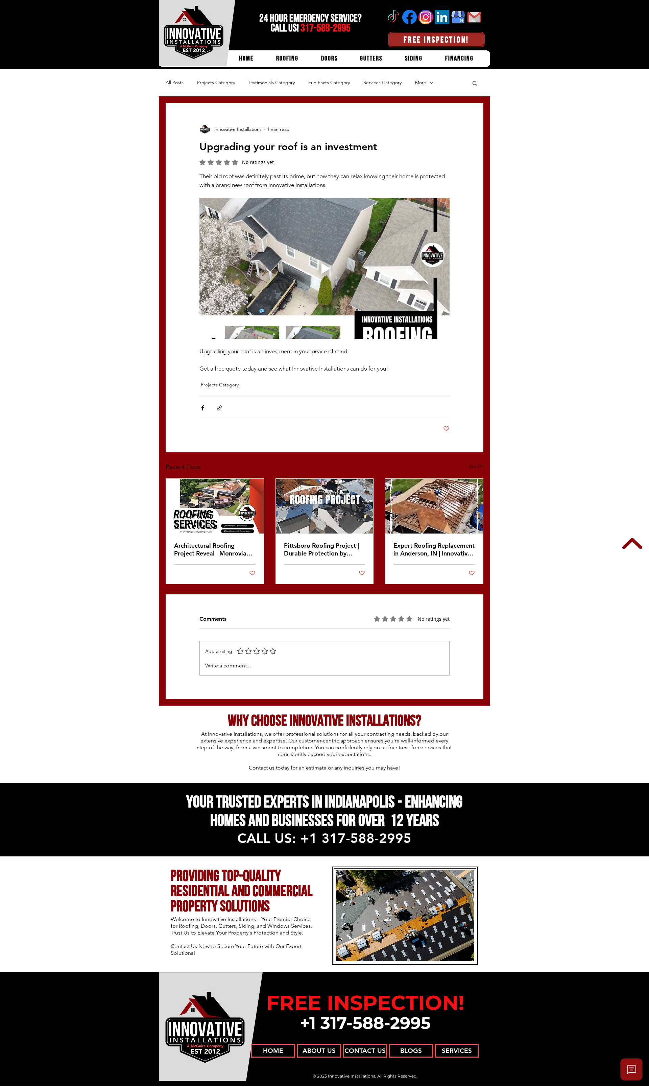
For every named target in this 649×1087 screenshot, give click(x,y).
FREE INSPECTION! (365, 1002)
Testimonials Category (271, 82)
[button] (475, 83)
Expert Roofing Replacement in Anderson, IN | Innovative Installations (434, 549)
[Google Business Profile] (458, 17)
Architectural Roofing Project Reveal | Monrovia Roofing (210, 549)
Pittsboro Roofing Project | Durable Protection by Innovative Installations (321, 549)
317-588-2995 (326, 28)
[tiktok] (393, 17)
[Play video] (324, 268)
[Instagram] (425, 17)
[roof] (325, 506)
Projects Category (216, 82)
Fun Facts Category (329, 82)
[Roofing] (215, 506)
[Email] (474, 17)
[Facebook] (409, 17)
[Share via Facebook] (202, 408)
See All (475, 466)
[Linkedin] (442, 17)
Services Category (382, 82)
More (420, 82)
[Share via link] (219, 408)
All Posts (175, 82)
